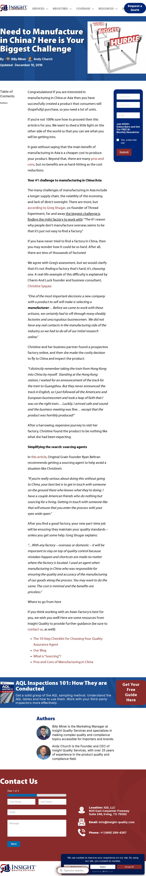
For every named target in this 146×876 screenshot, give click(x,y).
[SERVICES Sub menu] (47, 8)
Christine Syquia (39, 286)
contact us (35, 629)
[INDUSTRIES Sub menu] (70, 8)
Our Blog (39, 650)
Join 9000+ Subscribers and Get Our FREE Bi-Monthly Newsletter (128, 129)
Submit (124, 152)
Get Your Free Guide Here (131, 692)
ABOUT (126, 8)
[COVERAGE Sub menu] (93, 8)
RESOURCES (106, 8)
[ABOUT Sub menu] (134, 8)
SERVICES (17, 8)
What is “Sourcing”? (47, 656)
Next (14, 843)
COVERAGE (83, 8)
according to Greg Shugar (46, 208)
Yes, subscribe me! (129, 141)
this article (38, 457)
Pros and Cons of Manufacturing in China (63, 662)
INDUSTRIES (60, 8)
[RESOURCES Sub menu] (116, 8)
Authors (4, 103)
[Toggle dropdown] (26, 8)
